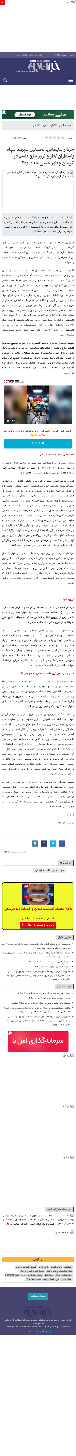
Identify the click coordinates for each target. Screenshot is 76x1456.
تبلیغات (24, 55)
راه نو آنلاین (56, 1267)
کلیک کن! (38, 443)
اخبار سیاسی (49, 125)
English (57, 55)
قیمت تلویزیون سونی (25, 1267)
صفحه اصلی (65, 125)
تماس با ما (38, 55)
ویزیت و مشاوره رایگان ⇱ (38, 924)
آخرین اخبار (64, 937)
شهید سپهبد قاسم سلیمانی (49, 870)
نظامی (36, 125)
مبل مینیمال (65, 1271)
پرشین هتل (52, 1271)
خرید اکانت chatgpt (15, 1275)
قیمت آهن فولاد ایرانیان (32, 1271)
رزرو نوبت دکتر (33, 1279)
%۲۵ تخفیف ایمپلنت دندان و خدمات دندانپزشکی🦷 (38, 911)
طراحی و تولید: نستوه (36, 1331)
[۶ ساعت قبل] (65, 1220)
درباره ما (31, 55)
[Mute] (13, 420)
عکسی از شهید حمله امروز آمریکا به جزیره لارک (49, 998)
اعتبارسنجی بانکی (63, 1275)
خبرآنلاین (38, 67)
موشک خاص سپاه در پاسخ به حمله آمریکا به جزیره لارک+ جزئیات (41, 1003)
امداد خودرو (66, 1279)
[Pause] (7, 420)
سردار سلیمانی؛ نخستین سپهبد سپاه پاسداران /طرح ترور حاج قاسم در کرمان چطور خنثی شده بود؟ (40, 156)
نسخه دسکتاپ (38, 1296)
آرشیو (18, 55)
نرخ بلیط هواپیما (50, 1279)
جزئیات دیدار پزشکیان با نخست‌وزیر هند (52, 966)
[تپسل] (4, 112)
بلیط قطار (48, 1275)
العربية (64, 55)
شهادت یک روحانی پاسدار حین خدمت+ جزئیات (49, 962)
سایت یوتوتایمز (34, 1275)
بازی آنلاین (43, 1267)
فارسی (71, 55)
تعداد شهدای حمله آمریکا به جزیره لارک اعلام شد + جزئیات (43, 993)
